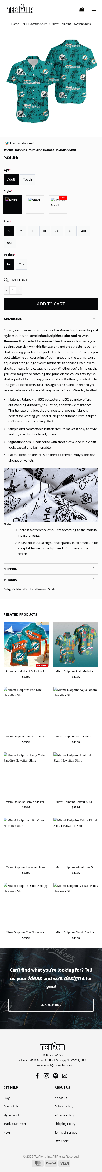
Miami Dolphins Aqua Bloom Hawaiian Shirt (76, 737)
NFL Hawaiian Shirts (35, 24)
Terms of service (66, 1132)
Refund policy (64, 1106)
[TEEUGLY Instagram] (46, 1076)
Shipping (10, 569)
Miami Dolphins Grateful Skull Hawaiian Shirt (76, 802)
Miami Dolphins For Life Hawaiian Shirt (26, 737)
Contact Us (11, 1106)
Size (7, 221)
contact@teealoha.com (56, 1065)
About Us (61, 1098)
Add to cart (51, 303)
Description (13, 319)
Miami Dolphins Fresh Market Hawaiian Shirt (76, 671)
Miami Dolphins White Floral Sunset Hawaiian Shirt (76, 867)
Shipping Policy (65, 1123)
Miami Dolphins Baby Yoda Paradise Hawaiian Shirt (26, 802)
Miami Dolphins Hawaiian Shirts (71, 24)
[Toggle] (94, 318)
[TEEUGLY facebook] (37, 1076)
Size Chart (62, 1141)
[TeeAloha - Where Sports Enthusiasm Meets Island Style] (20, 8)
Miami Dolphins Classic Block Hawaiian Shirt (76, 933)
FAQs (7, 1098)
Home (15, 24)
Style (8, 191)
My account (11, 1115)
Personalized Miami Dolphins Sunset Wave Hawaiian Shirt (26, 671)
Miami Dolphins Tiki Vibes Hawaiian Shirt (26, 867)
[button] (81, 7)
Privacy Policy (64, 1115)
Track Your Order (15, 1123)
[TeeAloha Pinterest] (55, 1076)
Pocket (9, 254)
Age (7, 170)
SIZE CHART (19, 280)
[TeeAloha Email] (64, 1076)
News (7, 1132)
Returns (10, 580)
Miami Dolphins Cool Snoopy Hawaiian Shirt (26, 933)
